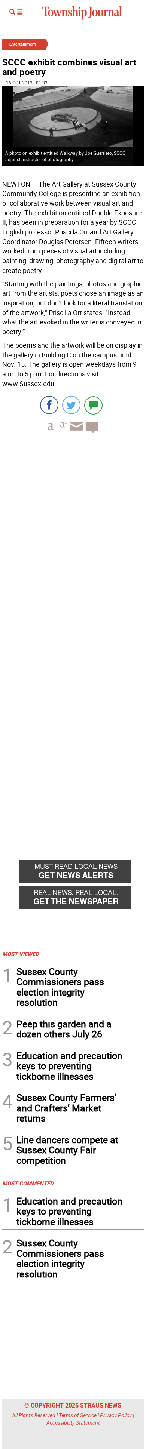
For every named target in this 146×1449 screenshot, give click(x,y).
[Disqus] (73, 541)
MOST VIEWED (20, 953)
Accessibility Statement (73, 1422)
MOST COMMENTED (28, 1183)
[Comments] (93, 405)
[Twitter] (71, 405)
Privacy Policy (116, 1415)
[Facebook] (49, 405)
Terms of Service (78, 1415)
